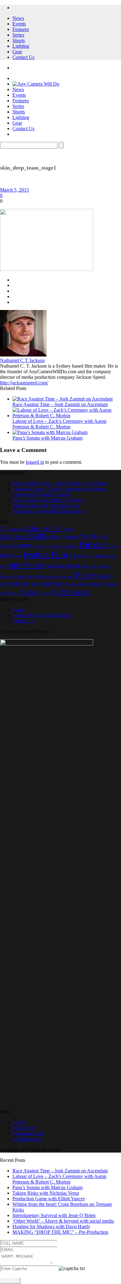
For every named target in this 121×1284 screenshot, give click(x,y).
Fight (75, 555)
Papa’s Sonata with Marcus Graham (47, 438)
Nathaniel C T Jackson (22, 360)
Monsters (66, 576)
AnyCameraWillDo (24, 536)
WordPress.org (26, 1139)
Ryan (35, 583)
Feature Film (45, 554)
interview (26, 564)
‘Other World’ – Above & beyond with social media (63, 1221)
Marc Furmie (23, 576)
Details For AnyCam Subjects (41, 615)
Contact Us (23, 57)
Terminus (109, 583)
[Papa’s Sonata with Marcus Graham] (49, 432)
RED (4, 584)
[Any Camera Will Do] (35, 83)
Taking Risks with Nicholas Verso (45, 505)
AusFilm (9, 546)
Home (18, 609)
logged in (35, 462)
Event (16, 555)
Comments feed (27, 1133)
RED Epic (19, 583)
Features (20, 29)
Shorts (18, 40)
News (18, 18)
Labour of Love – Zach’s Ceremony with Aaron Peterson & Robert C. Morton (59, 423)
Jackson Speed (61, 565)
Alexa (68, 529)
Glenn (97, 555)
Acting (14, 529)
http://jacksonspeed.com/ (24, 382)
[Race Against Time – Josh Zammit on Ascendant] (62, 398)
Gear (17, 51)
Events (19, 23)
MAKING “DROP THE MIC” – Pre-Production (60, 1232)
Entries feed (24, 1128)
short (58, 583)
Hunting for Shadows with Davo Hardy (51, 1226)
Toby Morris (9, 593)
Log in (18, 1122)
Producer (102, 576)
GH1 (86, 556)
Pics (82, 575)
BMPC (27, 546)
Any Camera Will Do (74, 536)
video (61, 591)
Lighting (20, 46)
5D (3, 529)
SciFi (46, 583)
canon (40, 546)
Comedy (70, 546)
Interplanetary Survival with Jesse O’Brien (54, 1215)
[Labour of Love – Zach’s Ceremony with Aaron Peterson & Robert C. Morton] (66, 415)
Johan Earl (89, 566)
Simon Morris (76, 584)
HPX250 (110, 556)
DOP (5, 555)
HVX (3, 566)
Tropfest (44, 593)
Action (33, 528)
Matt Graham (46, 576)
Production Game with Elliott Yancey (48, 511)
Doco (113, 545)
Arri (103, 536)
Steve (94, 583)
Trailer (28, 592)
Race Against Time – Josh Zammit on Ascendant (60, 404)
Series (18, 35)
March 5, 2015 (14, 190)
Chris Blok (54, 546)
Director (93, 544)
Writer (80, 592)
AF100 (52, 528)
